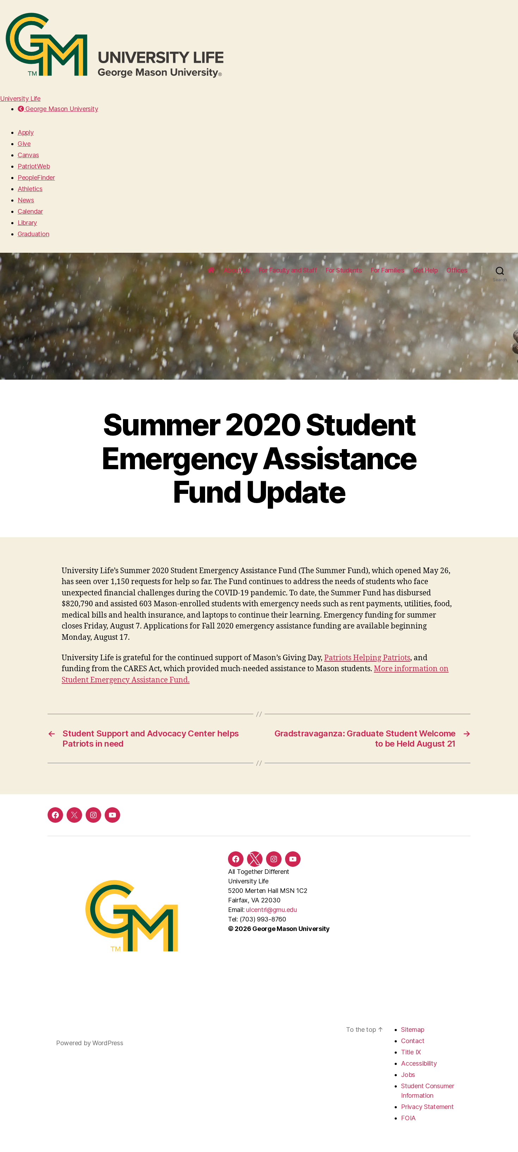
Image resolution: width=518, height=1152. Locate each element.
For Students (344, 270)
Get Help (425, 270)
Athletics (30, 188)
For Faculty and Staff (288, 270)
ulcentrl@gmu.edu (271, 909)
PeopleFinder (36, 177)
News (26, 200)
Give (24, 143)
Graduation (33, 234)
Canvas (28, 155)
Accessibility (419, 1063)
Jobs (408, 1074)
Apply (26, 132)
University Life (20, 98)
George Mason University (61, 108)
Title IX (411, 1052)
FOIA (408, 1118)
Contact (412, 1040)
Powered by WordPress (89, 1043)
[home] (211, 270)
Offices (457, 270)
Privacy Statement (427, 1106)
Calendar (30, 211)
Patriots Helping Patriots (367, 658)
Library (27, 222)
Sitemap (412, 1029)
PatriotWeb (34, 166)
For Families (387, 270)
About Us (236, 270)
